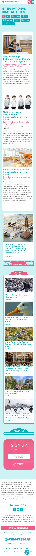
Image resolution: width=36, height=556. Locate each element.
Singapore (25, 20)
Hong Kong (16, 16)
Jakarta (24, 16)
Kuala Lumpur (7, 20)
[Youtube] (18, 509)
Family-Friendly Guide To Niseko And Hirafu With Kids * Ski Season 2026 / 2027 (19, 416)
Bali (8, 16)
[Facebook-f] (14, 509)
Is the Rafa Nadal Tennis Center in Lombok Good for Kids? (18, 344)
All (4, 16)
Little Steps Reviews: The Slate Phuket (17, 392)
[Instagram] (21, 509)
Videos (11, 24)
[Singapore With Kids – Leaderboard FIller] (18, 263)
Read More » (8, 299)
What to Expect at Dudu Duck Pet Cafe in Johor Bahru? (16, 319)
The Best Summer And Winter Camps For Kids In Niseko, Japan (17, 295)
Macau (17, 20)
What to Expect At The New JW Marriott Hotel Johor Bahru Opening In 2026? (18, 368)
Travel (5, 24)
